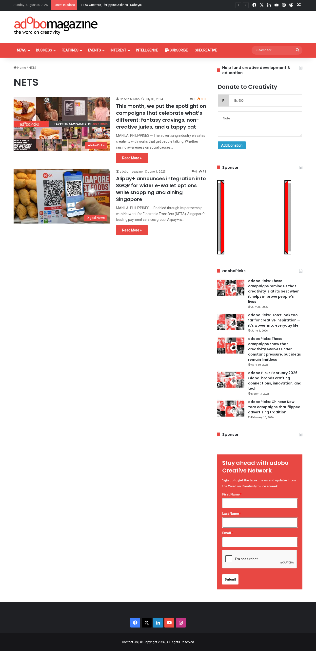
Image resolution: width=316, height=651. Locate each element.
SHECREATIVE (206, 50)
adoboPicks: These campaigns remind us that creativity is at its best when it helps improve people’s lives (273, 291)
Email (227, 533)
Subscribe (178, 50)
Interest (118, 50)
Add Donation (231, 145)
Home (21, 67)
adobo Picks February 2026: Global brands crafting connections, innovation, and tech (274, 380)
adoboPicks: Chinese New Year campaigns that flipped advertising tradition (274, 407)
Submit (230, 579)
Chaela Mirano (129, 99)
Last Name (231, 513)
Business (44, 50)
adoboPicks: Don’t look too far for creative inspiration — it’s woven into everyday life (274, 320)
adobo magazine (131, 171)
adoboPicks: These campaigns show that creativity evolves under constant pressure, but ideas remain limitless (274, 349)
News (21, 50)
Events (94, 50)
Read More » (132, 158)
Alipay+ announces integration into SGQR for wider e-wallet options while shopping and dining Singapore (161, 189)
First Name (232, 494)
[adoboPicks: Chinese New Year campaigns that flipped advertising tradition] (230, 408)
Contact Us (130, 642)
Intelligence (147, 50)
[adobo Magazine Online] (56, 25)
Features (70, 50)
